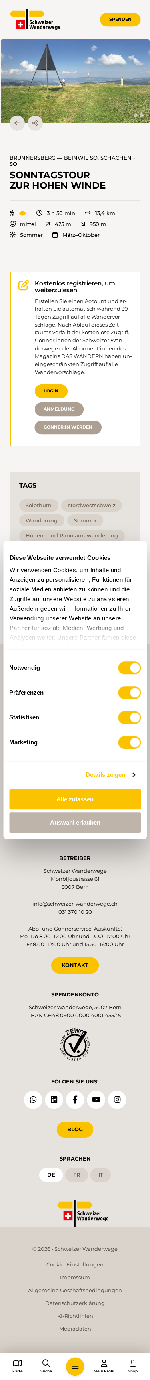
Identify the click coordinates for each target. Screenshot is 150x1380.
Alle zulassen (75, 799)
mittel (28, 224)
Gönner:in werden (68, 427)
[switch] (129, 692)
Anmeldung (59, 409)
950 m (98, 224)
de (51, 1174)
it (100, 1174)
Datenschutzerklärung (75, 1303)
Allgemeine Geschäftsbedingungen (75, 1290)
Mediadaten (75, 1328)
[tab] (135, 115)
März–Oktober (80, 235)
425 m (63, 224)
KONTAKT (75, 965)
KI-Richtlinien (75, 1316)
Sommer (31, 235)
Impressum (75, 1277)
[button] (75, 81)
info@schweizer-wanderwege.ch (75, 903)
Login (51, 391)
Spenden (120, 19)
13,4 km (105, 213)
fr (76, 1174)
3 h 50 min (61, 213)
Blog (75, 1129)
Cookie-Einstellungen (75, 1264)
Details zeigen (105, 774)
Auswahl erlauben (75, 822)
